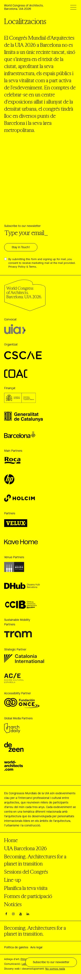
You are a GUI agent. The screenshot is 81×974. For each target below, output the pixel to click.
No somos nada (55, 969)
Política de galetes (16, 947)
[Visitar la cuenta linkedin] (28, 914)
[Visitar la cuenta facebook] (6, 914)
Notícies (13, 904)
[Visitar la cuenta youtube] (20, 914)
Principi (25, 959)
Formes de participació (28, 896)
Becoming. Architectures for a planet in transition (35, 860)
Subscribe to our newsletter (22, 226)
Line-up (12, 880)
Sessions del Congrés (26, 871)
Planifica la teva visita (25, 888)
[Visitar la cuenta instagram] (13, 914)
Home (11, 840)
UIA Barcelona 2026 (25, 848)
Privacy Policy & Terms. (22, 267)
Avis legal (36, 947)
